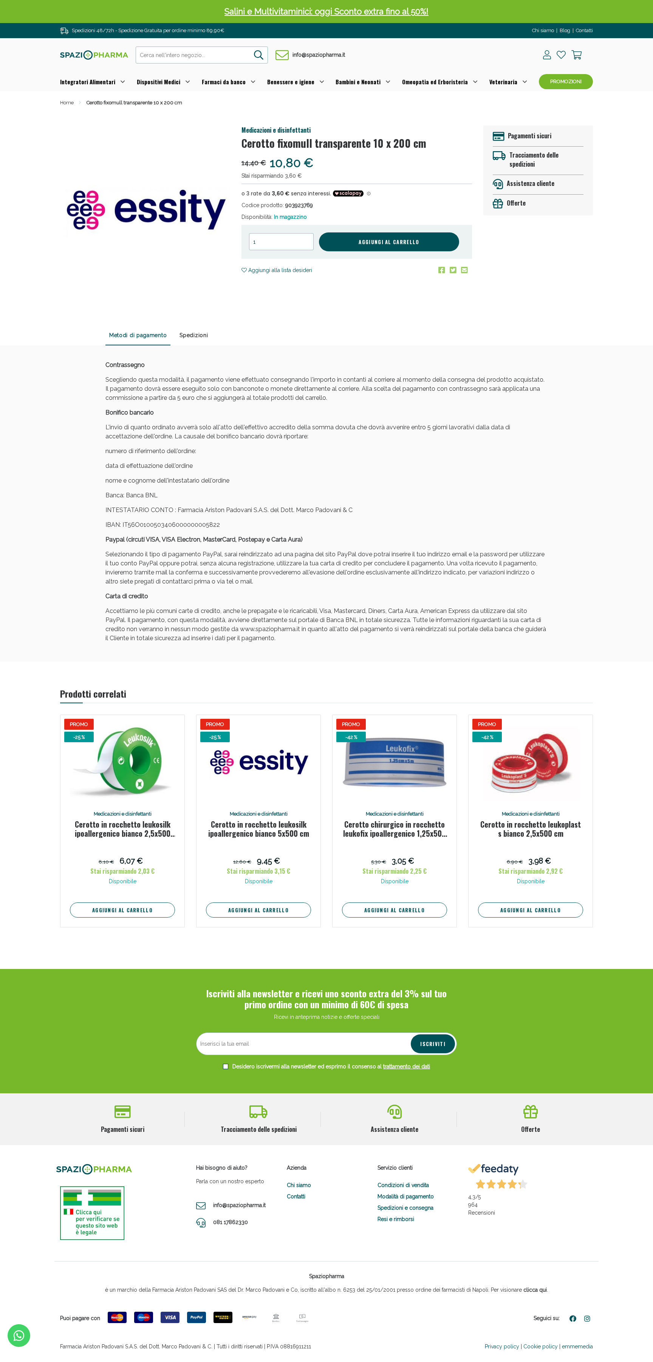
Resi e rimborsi (396, 1219)
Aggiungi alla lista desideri (279, 270)
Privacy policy (502, 1346)
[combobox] (202, 54)
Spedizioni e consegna (405, 1208)
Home (67, 102)
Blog (565, 30)
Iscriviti (433, 1044)
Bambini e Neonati (358, 81)
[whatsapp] (19, 1335)
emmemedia (577, 1346)
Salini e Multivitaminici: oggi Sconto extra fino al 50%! (326, 11)
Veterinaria (503, 81)
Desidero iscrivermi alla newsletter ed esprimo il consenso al (330, 1066)
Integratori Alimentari (87, 81)
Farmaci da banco (224, 81)
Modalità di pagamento (406, 1196)
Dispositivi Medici (158, 81)
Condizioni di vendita (403, 1185)
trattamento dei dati (406, 1066)
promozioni (566, 81)
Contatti (584, 30)
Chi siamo (543, 30)
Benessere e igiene (290, 81)
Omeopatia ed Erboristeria (435, 81)
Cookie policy (540, 1346)
